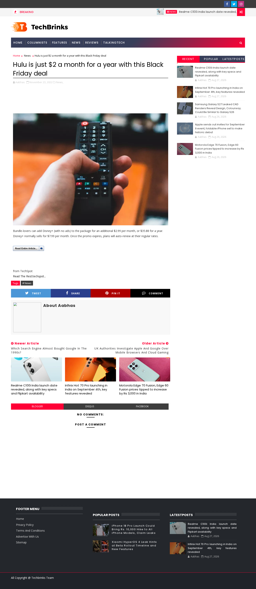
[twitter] (234, 4)
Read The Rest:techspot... (29, 276)
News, (59, 82)
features (59, 43)
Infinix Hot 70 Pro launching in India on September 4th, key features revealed (86, 389)
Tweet (36, 293)
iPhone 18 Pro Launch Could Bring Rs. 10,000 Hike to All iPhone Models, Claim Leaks (134, 529)
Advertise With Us (27, 536)
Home (17, 43)
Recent (188, 59)
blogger (37, 406)
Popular (211, 59)
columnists (37, 43)
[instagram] (241, 4)
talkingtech (114, 43)
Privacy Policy (25, 525)
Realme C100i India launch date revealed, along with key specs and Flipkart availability (34, 389)
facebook (142, 406)
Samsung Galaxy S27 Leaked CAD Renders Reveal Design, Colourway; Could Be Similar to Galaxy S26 (218, 108)
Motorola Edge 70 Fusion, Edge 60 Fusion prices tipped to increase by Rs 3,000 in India (143, 389)
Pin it (116, 293)
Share (75, 293)
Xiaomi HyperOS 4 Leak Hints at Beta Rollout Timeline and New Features (134, 545)
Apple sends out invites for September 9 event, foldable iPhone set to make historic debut (220, 128)
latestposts (234, 59)
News (162, 11)
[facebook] (227, 4)
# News (26, 283)
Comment (156, 293)
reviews (91, 43)
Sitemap (21, 542)
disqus (89, 406)
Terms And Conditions (30, 530)
